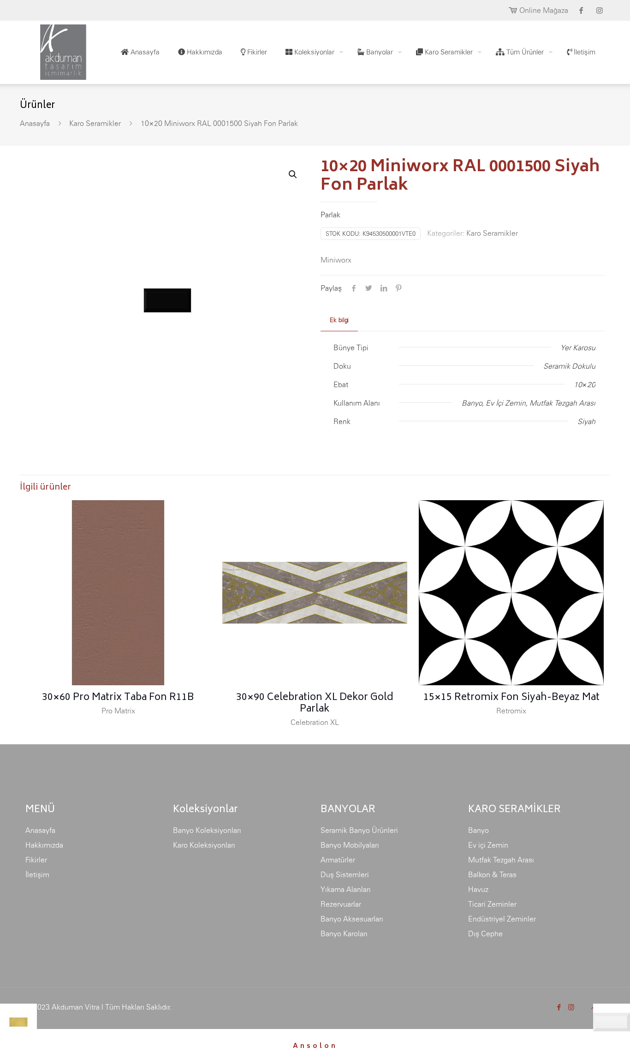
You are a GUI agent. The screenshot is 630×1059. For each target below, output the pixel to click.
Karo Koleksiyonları (204, 845)
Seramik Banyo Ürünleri (359, 830)
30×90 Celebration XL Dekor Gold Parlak (314, 703)
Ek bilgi (339, 320)
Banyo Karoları (344, 933)
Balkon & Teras (492, 874)
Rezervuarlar (341, 904)
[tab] (339, 320)
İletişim (37, 874)
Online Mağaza (543, 10)
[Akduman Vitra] (55, 50)
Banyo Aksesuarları (352, 919)
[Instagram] (571, 1007)
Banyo (478, 830)
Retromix (511, 710)
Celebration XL (315, 722)
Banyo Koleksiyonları (207, 830)
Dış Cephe (485, 933)
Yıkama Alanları (346, 889)
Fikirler (36, 860)
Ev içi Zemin (488, 845)
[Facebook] (559, 1007)
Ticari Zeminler (492, 904)
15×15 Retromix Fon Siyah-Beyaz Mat (511, 697)
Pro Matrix (118, 710)
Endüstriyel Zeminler (502, 919)
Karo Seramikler (95, 123)
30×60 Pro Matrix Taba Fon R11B (118, 697)
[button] (293, 174)
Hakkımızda (44, 845)
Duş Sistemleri (345, 874)
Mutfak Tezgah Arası (501, 860)
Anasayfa (35, 123)
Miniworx (336, 260)
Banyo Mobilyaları (350, 845)
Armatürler (338, 860)
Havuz (478, 889)
